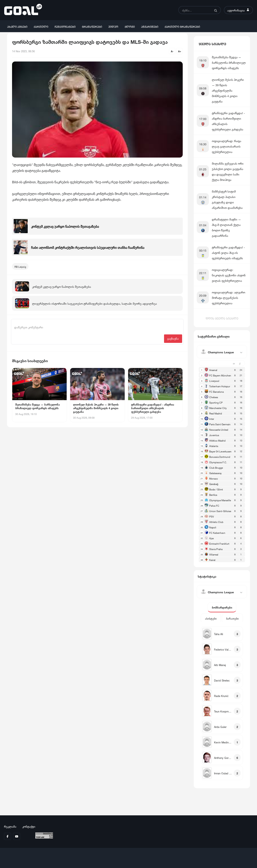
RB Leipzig (20, 266)
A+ (179, 51)
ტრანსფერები (92, 26)
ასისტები (211, 618)
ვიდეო (113, 26)
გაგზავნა (173, 338)
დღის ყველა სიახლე (222, 318)
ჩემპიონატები (65, 26)
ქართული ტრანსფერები (182, 26)
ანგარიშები (149, 26)
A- (172, 51)
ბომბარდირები (222, 607)
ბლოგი (130, 26)
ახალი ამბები (17, 26)
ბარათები (232, 618)
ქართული (41, 26)
